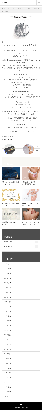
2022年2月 (6, 330)
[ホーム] (2, 8)
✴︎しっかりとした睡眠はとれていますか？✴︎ (11, 183)
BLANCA (10, 136)
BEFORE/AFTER (20, 242)
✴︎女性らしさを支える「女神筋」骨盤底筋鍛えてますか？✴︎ (31, 184)
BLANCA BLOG (16, 42)
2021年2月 (6, 387)
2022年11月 (7, 287)
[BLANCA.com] (18, 2)
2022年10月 (7, 292)
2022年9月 (6, 297)
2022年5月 (6, 316)
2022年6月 (6, 311)
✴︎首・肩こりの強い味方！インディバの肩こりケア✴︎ (30, 223)
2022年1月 (6, 335)
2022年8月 (6, 302)
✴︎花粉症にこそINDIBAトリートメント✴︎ (11, 223)
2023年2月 (6, 273)
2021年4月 (6, 377)
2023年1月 (6, 278)
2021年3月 (6, 382)
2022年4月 (6, 320)
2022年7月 (6, 306)
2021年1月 (6, 391)
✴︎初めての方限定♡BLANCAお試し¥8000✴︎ (30, 204)
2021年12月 (7, 339)
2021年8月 (6, 358)
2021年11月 (7, 344)
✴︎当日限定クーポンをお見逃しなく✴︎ (11, 204)
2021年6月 (6, 368)
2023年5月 (6, 268)
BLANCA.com (24, 407)
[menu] (39, 2)
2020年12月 (7, 396)
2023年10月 (7, 264)
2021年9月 (6, 354)
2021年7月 (6, 363)
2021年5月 (6, 372)
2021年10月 (7, 349)
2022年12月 (7, 283)
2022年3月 (6, 325)
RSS (20, 404)
